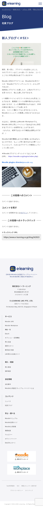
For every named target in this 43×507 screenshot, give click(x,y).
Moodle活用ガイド (11, 422)
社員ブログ (8, 405)
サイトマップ (29, 490)
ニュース (8, 401)
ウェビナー (8, 434)
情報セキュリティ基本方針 (29, 486)
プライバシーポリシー (16, 490)
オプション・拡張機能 (12, 338)
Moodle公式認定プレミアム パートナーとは (19, 388)
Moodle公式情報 (10, 426)
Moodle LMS (9, 321)
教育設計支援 (9, 350)
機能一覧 (8, 329)
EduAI (7, 334)
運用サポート (9, 346)
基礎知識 (8, 430)
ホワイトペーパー (11, 439)
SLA (18, 486)
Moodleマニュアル (11, 418)
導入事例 (8, 367)
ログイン (24, 213)
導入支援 (8, 342)
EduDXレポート (10, 443)
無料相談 (8, 371)
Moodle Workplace (11, 325)
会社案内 (8, 384)
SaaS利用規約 (11, 486)
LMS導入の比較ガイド (12, 354)
